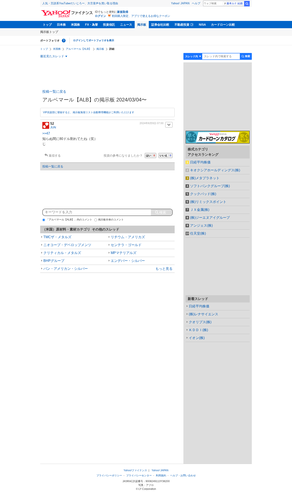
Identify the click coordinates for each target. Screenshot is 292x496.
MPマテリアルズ (123, 253)
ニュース (126, 24)
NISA (202, 24)
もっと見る (164, 268)
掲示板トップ (49, 32)
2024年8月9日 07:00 (152, 123)
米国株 (75, 24)
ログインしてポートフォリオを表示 (93, 40)
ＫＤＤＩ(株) (198, 330)
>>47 (46, 133)
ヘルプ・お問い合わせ (183, 475)
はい (150, 155)
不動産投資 (181, 24)
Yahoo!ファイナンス (135, 470)
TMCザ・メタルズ (57, 237)
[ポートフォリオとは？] (63, 40)
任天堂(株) (198, 233)
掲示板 (141, 24)
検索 (247, 3)
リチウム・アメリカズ (128, 237)
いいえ (165, 155)
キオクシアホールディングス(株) (215, 170)
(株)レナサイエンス (203, 314)
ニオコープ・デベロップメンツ (67, 245)
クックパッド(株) (203, 194)
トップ (47, 24)
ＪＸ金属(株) (199, 209)
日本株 (61, 24)
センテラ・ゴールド (126, 245)
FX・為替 (91, 24)
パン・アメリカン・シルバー (65, 268)
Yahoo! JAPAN (180, 3)
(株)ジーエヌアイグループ (210, 217)
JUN (53, 127)
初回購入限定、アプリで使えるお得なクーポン (141, 16)
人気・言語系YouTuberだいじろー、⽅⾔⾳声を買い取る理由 (80, 3)
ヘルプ (196, 3)
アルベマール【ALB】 (78, 48)
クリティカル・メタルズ (62, 253)
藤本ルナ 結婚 (235, 3)
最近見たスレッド (52, 56)
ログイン (100, 16)
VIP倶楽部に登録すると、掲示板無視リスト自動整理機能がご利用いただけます (88, 112)
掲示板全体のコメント (111, 219)
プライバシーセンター (139, 475)
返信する (55, 155)
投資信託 (109, 24)
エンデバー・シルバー (128, 261)
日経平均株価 (200, 162)
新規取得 (122, 11)
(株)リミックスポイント (208, 202)
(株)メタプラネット (205, 178)
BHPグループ (53, 261)
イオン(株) (197, 338)
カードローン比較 (223, 24)
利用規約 (161, 475)
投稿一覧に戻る (54, 91)
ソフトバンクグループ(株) (210, 186)
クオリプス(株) (200, 322)
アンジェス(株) (201, 225)
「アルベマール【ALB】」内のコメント (69, 219)
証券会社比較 (160, 24)
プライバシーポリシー (109, 475)
